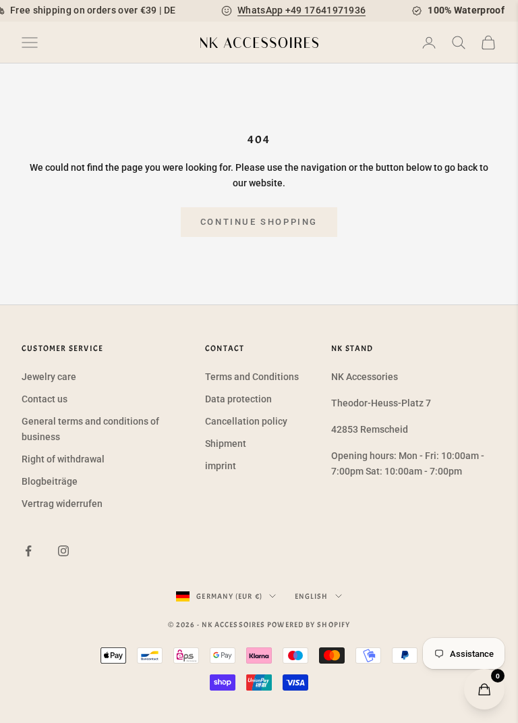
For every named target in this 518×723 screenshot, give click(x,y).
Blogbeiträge (50, 481)
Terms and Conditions (252, 376)
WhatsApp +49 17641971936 (301, 10)
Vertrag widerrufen (62, 503)
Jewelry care (49, 376)
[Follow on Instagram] (63, 551)
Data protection (238, 399)
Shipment (225, 443)
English (311, 596)
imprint (220, 465)
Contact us (44, 399)
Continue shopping (259, 222)
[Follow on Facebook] (28, 551)
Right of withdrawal (63, 459)
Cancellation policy (246, 421)
